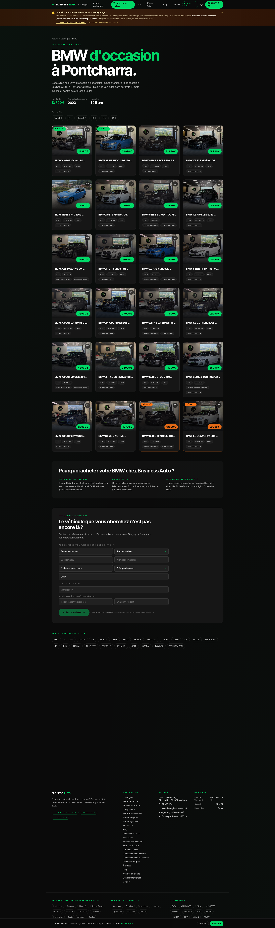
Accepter (216, 923)
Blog (165, 4)
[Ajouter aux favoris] (87, 129)
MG (55, 646)
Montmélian (58, 917)
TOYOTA (159, 646)
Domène (95, 911)
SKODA (145, 646)
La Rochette (82, 911)
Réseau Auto (150, 4)
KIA (185, 639)
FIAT (115, 639)
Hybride (156, 906)
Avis (140, 4)
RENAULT (121, 646)
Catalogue (83, 4)
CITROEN (68, 639)
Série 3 (82, 118)
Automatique (143, 906)
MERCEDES (210, 639)
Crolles (92, 917)
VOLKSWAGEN (176, 646)
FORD (125, 639)
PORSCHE (106, 646)
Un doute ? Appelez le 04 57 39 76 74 (103, 22)
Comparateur (129, 809)
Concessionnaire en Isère (134, 853)
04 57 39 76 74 (213, 4)
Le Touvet (57, 911)
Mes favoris (128, 825)
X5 (104, 118)
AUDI (56, 639)
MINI (65, 646)
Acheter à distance (131, 873)
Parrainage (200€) (131, 821)
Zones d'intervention (132, 877)
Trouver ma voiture (131, 805)
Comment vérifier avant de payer (71, 22)
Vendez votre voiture (120, 4)
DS (93, 639)
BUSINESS (61, 793)
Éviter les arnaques (131, 861)
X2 (114, 118)
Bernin (70, 917)
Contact (176, 4)
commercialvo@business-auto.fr (173, 808)
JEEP (176, 639)
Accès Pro (187, 4)
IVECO (165, 639)
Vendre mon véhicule (132, 813)
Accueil (55, 38)
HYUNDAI (151, 639)
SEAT (133, 646)
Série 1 (58, 118)
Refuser (203, 923)
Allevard (80, 917)
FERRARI (103, 639)
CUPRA (82, 639)
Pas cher (129, 906)
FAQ (125, 869)
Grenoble (70, 906)
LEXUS (196, 639)
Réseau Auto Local (131, 833)
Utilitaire (143, 911)
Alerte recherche (98, 4)
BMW (174, 906)
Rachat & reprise (130, 817)
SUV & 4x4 (131, 911)
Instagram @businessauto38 (171, 812)
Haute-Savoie (97, 906)
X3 (70, 118)
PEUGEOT (91, 646)
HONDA (137, 639)
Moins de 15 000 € (131, 845)
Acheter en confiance (132, 841)
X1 (94, 118)
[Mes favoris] (201, 4)
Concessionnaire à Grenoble (136, 857)
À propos (127, 865)
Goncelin (69, 911)
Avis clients (128, 837)
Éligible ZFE (117, 911)
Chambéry (83, 906)
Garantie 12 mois (130, 849)
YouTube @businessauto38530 (173, 816)
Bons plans (117, 906)
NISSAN (76, 646)
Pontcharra (57, 906)
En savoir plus (127, 923)
